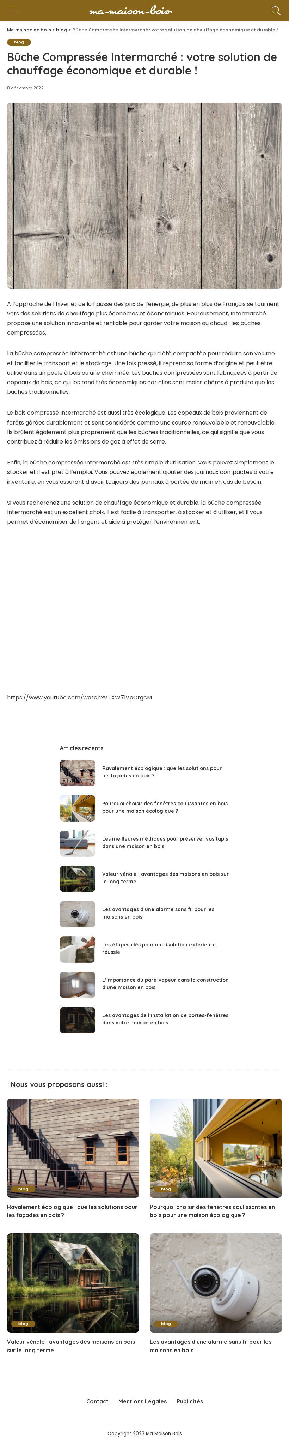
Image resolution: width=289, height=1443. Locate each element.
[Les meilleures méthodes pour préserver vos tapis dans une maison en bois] (77, 843)
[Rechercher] (274, 10)
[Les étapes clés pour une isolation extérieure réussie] (77, 949)
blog (19, 42)
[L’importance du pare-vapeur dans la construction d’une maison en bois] (77, 985)
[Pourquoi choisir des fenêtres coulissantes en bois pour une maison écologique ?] (77, 808)
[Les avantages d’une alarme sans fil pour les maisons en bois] (77, 914)
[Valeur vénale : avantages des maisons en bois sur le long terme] (77, 879)
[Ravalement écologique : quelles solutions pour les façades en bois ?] (77, 773)
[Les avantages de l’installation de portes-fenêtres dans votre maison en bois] (77, 1020)
